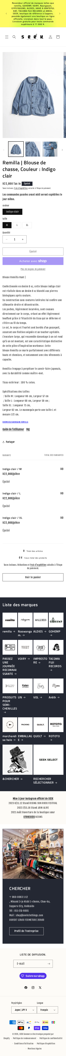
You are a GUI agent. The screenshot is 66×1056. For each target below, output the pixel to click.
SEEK (21, 1034)
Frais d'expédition (21, 188)
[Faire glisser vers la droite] (62, 150)
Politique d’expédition (46, 1043)
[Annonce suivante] (59, 13)
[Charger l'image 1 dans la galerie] (16, 149)
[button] (6, 37)
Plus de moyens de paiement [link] (33, 269)
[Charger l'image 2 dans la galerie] (32, 149)
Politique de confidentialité (51, 1038)
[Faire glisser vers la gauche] (3, 150)
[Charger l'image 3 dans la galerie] (50, 149)
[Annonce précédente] (6, 13)
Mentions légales (35, 1049)
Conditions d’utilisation (24, 1043)
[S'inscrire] (49, 964)
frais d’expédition (38, 564)
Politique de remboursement (24, 1038)
